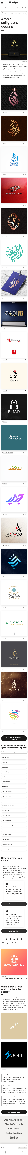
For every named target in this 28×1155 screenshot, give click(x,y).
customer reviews (21, 943)
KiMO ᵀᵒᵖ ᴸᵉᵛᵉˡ (6, 669)
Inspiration (8, 7)
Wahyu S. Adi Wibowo (8, 452)
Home (2, 7)
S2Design (25, 61)
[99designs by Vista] (13, 2)
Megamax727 (6, 545)
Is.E (3, 1039)
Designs (14, 7)
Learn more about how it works (14, 978)
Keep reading (11, 1081)
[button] (26, 1145)
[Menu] (2, 2)
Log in (25, 3)
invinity (4, 1068)
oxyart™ (5, 205)
